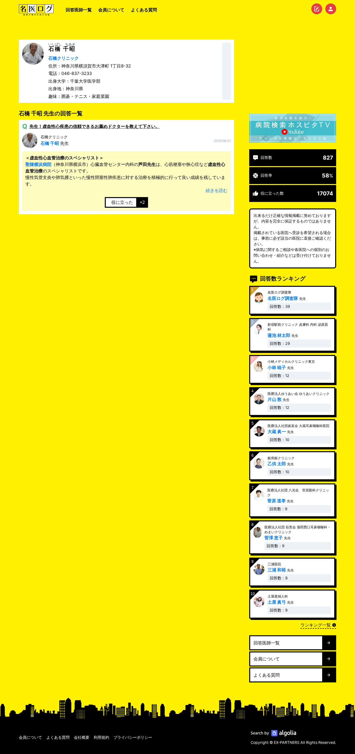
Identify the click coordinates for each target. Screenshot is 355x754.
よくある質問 (144, 9)
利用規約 (101, 737)
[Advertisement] (292, 73)
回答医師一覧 (79, 9)
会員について (111, 9)
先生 (55, 140)
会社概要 (81, 737)
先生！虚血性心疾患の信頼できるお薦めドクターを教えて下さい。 (94, 126)
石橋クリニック (63, 58)
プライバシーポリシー (133, 737)
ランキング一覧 (315, 625)
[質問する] (316, 8)
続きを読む (216, 190)
